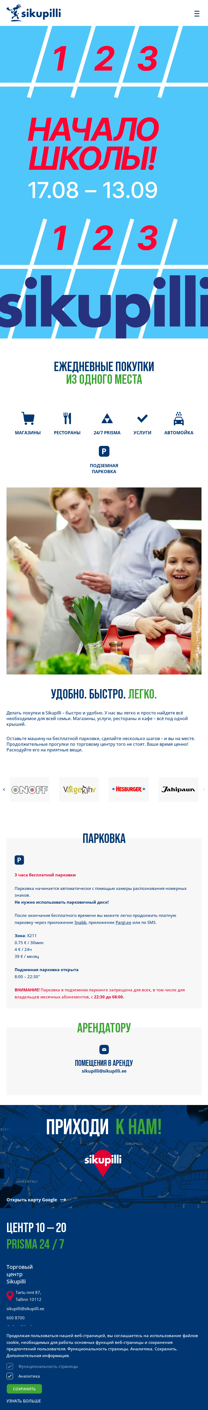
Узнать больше (23, 1401)
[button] (4, 789)
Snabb (80, 922)
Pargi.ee (123, 922)
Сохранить (24, 1388)
